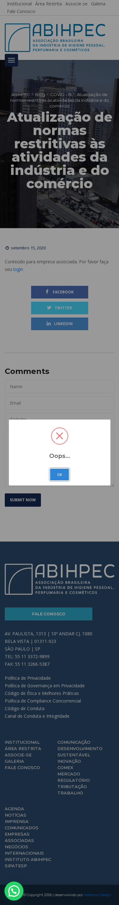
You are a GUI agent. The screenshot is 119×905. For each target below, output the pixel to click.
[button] (13, 891)
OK (59, 474)
